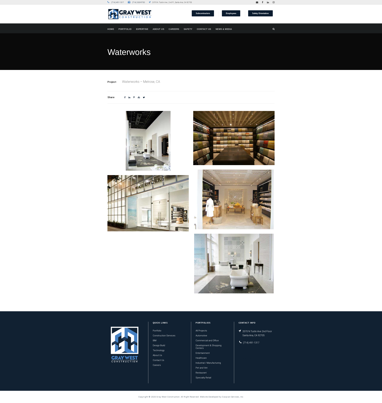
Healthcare (201, 358)
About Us (158, 29)
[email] (257, 2)
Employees (231, 13)
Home (110, 29)
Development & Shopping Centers (208, 346)
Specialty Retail (203, 377)
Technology (158, 350)
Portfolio (125, 29)
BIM (154, 340)
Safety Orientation (260, 13)
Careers (174, 29)
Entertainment (203, 353)
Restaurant (201, 372)
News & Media (224, 29)
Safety (188, 29)
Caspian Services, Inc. (233, 397)
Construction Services (164, 335)
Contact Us (204, 29)
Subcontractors (203, 13)
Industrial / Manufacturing (208, 363)
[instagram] (274, 2)
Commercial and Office (207, 340)
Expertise (142, 29)
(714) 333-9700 (138, 2)
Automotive (201, 335)
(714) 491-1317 (117, 2)
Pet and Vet (201, 367)
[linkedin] (268, 2)
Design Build (159, 345)
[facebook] (262, 2)
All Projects (201, 330)
